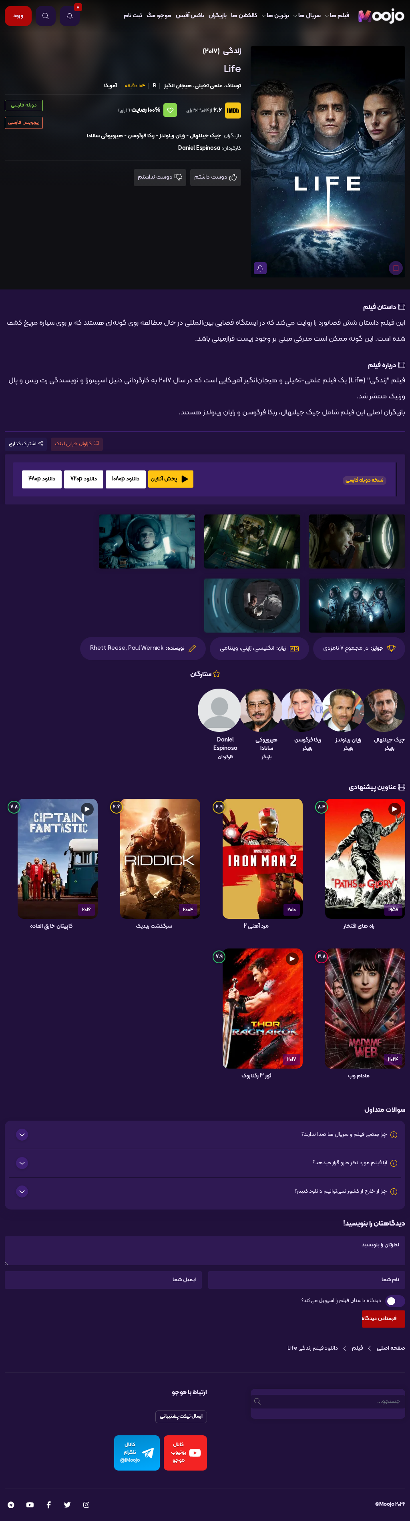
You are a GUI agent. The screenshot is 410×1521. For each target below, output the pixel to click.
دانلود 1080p (125, 479)
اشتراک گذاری (22, 444)
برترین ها (278, 15)
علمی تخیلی (209, 86)
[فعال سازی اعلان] (260, 268)
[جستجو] (46, 16)
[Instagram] (86, 1506)
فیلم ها (339, 15)
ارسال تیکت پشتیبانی (181, 1417)
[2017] (263, 1008)
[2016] (58, 859)
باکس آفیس (190, 15)
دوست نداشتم (156, 177)
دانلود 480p (41, 479)
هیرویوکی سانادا (105, 136)
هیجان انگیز (178, 86)
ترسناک (233, 86)
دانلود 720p (83, 479)
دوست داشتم (211, 177)
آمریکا (110, 86)
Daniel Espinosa (199, 148)
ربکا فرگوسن (141, 136)
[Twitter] (67, 1506)
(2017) (211, 51)
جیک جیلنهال (205, 136)
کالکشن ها (244, 15)
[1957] (365, 859)
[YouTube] (30, 1506)
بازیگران (218, 15)
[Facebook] (48, 1506)
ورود (18, 16)
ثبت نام (133, 15)
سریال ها (309, 15)
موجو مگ (159, 15)
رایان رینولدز (172, 136)
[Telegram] (11, 1506)
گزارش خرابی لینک (73, 444)
